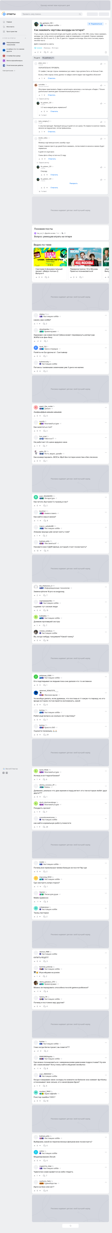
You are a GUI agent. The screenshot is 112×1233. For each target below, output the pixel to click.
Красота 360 (49, 728)
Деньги (47, 409)
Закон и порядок (51, 349)
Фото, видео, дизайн (53, 454)
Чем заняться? (50, 543)
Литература (49, 498)
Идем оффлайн (50, 1094)
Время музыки (50, 332)
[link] (50, 264)
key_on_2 (40, 233)
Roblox (47, 787)
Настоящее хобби (51, 25)
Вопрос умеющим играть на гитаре (53, 236)
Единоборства (50, 1183)
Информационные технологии (57, 588)
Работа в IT (49, 439)
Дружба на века (50, 233)
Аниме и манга (50, 513)
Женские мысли (51, 695)
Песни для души (51, 894)
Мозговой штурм (51, 424)
